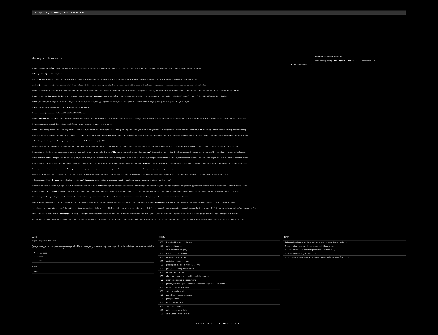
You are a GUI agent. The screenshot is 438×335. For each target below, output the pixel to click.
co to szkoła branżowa (172, 302)
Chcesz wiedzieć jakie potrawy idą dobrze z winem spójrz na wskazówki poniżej (317, 257)
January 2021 (39, 260)
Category (48, 12)
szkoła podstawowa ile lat (173, 310)
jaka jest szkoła (169, 299)
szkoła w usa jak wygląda (173, 291)
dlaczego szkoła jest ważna (345, 61)
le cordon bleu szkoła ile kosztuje (176, 242)
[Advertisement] (219, 34)
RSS (82, 12)
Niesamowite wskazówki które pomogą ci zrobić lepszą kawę (309, 246)
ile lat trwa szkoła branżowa (174, 287)
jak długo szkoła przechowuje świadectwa (180, 265)
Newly (66, 12)
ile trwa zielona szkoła (172, 272)
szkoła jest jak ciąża (171, 246)
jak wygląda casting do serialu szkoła (178, 269)
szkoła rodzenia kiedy (299, 64)
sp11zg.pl (38, 12)
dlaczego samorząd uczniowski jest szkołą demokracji (185, 276)
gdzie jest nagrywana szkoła (174, 261)
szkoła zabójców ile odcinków (175, 314)
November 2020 (40, 253)
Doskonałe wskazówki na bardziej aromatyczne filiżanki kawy (310, 250)
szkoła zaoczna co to (171, 306)
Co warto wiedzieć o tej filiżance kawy (300, 254)
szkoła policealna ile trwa (173, 254)
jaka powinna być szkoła (173, 257)
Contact (74, 12)
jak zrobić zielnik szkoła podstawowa (178, 280)
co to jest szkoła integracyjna (175, 250)
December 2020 (40, 257)
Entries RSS (224, 323)
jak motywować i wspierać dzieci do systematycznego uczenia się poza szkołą (194, 284)
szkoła (36, 271)
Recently (57, 12)
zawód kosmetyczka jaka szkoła (176, 295)
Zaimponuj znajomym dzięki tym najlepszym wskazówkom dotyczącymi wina (316, 242)
